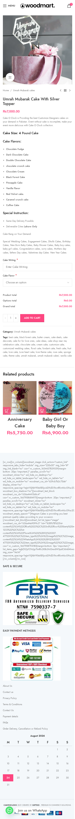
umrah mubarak (28, 355)
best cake (13, 337)
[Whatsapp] (9, 810)
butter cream (43, 337)
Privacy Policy (10, 698)
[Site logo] (37, 5)
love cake (13, 352)
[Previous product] (60, 90)
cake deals (56, 337)
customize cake (56, 344)
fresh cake (61, 348)
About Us (7, 685)
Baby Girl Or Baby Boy (55, 422)
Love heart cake (26, 352)
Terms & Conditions (12, 704)
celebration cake (11, 344)
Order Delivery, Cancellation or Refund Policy (25, 728)
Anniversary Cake (20, 422)
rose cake (57, 352)
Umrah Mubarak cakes (24, 90)
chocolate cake (27, 344)
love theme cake (43, 352)
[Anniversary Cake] (20, 398)
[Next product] (70, 90)
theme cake (14, 355)
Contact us (8, 692)
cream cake (42, 344)
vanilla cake (66, 355)
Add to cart (32, 318)
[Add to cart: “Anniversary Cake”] (7, 411)
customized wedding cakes (16, 348)
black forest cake (27, 337)
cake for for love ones (23, 340)
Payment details (10, 716)
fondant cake (48, 348)
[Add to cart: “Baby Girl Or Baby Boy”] (42, 411)
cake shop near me (57, 340)
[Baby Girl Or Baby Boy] (55, 398)
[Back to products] (65, 90)
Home (6, 90)
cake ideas (41, 340)
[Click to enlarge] (10, 77)
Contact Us (8, 710)
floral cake (36, 348)
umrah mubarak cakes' (48, 355)
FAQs (5, 722)
